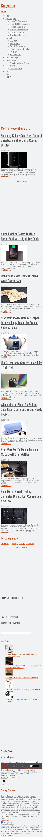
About (8, 74)
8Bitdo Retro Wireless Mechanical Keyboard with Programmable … (23, 667)
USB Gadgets (10, 65)
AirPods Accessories (17, 32)
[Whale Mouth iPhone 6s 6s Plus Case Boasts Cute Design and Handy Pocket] (21, 429)
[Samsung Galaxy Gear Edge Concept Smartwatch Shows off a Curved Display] (21, 160)
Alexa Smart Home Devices (19, 63)
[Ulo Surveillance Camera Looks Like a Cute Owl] (21, 382)
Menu (3, 12)
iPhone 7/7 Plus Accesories (19, 21)
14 (15, 544)
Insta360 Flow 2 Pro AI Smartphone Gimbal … (24, 689)
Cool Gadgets (10, 38)
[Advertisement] (21, 101)
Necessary (8, 822)
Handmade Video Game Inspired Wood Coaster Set (19, 278)
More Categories (7, 762)
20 (29, 544)
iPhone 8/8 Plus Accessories (20, 24)
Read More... (6, 176)
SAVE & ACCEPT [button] (7, 835)
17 (22, 544)
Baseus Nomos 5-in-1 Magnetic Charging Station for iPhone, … (22, 655)
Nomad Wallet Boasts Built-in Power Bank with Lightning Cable (20, 236)
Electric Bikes (15, 43)
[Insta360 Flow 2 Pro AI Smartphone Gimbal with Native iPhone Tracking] (9, 688)
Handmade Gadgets (12, 57)
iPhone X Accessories (17, 26)
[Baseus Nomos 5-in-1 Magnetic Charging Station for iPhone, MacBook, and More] (9, 652)
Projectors (14, 51)
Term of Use (18, 768)
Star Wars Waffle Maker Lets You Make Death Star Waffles (20, 452)
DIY (7, 71)
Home (8, 15)
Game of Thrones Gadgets (19, 49)
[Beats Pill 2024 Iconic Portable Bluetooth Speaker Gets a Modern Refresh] (9, 676)
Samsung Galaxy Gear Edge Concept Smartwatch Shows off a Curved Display (21, 140)
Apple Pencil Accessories (19, 35)
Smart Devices (11, 60)
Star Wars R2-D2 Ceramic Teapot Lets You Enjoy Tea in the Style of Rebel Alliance (20, 323)
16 (20, 544)
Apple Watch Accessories (19, 29)
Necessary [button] (5, 820)
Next (32, 544)
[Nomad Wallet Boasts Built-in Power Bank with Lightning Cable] (21, 253)
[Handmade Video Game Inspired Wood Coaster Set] (21, 295)
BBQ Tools (13, 40)
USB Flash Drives (16, 68)
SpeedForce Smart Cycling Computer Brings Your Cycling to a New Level (21, 496)
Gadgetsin (8, 5)
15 (17, 544)
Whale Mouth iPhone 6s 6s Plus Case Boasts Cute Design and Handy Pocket (21, 409)
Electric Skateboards (17, 46)
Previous (4, 544)
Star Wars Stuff (15, 54)
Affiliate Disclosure (31, 768)
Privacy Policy (6, 768)
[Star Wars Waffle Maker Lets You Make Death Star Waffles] (21, 469)
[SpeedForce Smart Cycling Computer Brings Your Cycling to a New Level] (21, 516)
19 (27, 544)
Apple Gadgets (11, 18)
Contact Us (9, 76)
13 (13, 544)
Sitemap (4, 766)
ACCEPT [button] (13, 776)
